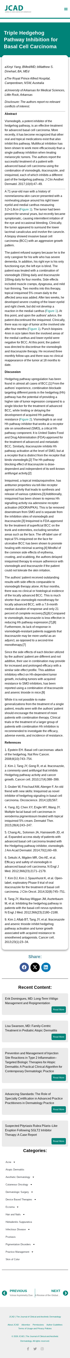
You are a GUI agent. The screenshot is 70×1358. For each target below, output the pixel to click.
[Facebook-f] (28, 1349)
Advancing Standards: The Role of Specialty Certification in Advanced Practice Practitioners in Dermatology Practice (34, 1098)
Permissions (38, 1325)
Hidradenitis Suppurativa (19, 1222)
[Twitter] (35, 1349)
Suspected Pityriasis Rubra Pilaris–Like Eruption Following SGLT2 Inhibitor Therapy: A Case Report (31, 1130)
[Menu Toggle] (66, 9)
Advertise (25, 1325)
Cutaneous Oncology (17, 1184)
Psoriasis (11, 1236)
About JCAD (13, 1325)
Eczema (10, 1207)
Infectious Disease (16, 1229)
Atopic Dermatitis (15, 1169)
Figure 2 (25, 419)
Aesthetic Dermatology (18, 1177)
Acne (8, 1162)
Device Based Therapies (19, 1199)
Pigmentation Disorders (18, 1244)
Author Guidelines (54, 1325)
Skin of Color (13, 1259)
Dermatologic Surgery (17, 1192)
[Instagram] (42, 1349)
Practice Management (17, 1251)
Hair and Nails (13, 1214)
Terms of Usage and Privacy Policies (35, 1328)
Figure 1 (25, 209)
